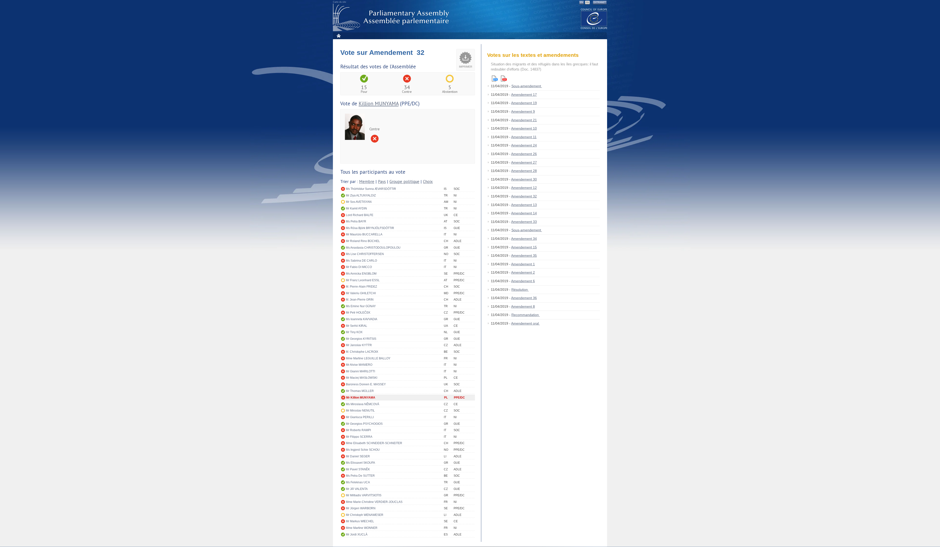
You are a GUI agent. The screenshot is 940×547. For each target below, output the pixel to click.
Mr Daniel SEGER (358, 456)
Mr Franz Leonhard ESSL (363, 280)
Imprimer (465, 66)
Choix (428, 181)
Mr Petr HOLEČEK (358, 312)
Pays (382, 181)
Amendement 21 (524, 120)
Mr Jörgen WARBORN (361, 508)
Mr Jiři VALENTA (357, 489)
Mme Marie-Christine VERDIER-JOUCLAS (374, 502)
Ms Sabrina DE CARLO (361, 260)
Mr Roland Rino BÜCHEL (363, 241)
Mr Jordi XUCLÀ (356, 534)
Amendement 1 (523, 264)
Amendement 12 (524, 188)
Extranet (600, 2)
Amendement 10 (524, 128)
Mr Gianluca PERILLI (360, 417)
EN (581, 2)
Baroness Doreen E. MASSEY (366, 384)
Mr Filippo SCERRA (359, 436)
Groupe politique (404, 181)
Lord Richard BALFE (359, 215)
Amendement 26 (524, 154)
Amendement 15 (524, 247)
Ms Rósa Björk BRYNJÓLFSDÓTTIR (370, 228)
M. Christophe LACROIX (362, 351)
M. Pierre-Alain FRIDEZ (361, 286)
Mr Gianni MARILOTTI (360, 371)
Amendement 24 (524, 145)
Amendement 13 (524, 205)
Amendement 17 (524, 95)
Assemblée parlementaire (392, 17)
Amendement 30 (524, 179)
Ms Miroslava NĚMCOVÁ (362, 404)
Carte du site (339, 2)
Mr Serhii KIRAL (356, 326)
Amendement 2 (523, 272)
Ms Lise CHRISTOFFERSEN (365, 254)
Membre (366, 181)
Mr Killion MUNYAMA (360, 397)
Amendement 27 (524, 162)
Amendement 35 (524, 255)
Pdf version (504, 78)
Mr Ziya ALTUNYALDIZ (361, 195)
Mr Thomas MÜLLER (360, 391)
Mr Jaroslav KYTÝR (359, 345)
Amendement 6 (523, 281)
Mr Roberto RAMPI (358, 430)
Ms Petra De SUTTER (360, 475)
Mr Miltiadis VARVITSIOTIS (363, 495)
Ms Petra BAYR (356, 221)
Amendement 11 (524, 137)
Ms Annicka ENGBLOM (361, 273)
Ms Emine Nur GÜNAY (361, 306)
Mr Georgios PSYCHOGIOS (364, 423)
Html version (495, 78)
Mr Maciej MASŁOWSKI (361, 377)
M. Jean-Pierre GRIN (360, 299)
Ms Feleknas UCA (358, 482)
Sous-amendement (526, 86)
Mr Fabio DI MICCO (359, 267)
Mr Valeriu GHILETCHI (361, 293)
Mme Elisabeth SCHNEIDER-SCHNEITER (374, 443)
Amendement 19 (524, 103)
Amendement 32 (524, 196)
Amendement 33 (524, 222)
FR (587, 2)
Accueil (338, 35)
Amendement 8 (523, 306)
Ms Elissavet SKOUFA (360, 462)
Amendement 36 (524, 298)
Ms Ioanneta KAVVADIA (361, 319)
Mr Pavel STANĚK (358, 469)
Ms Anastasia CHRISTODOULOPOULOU (373, 247)
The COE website (594, 18)
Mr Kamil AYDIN (356, 208)
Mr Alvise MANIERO (359, 364)
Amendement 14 (524, 213)
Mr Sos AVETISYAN (359, 202)
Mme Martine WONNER (361, 528)
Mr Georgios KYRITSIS (361, 338)
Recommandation (525, 315)
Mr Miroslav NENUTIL (360, 410)
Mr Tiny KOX (354, 332)
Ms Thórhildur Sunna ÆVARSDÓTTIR (371, 189)
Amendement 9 (523, 111)
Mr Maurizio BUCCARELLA (364, 234)
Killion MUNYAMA (379, 103)
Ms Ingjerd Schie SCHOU (363, 449)
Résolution (520, 290)
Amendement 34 (524, 239)
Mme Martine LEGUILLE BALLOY (368, 358)
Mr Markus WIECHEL (360, 521)
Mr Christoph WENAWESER (364, 515)
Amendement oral (525, 323)
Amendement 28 (524, 171)
